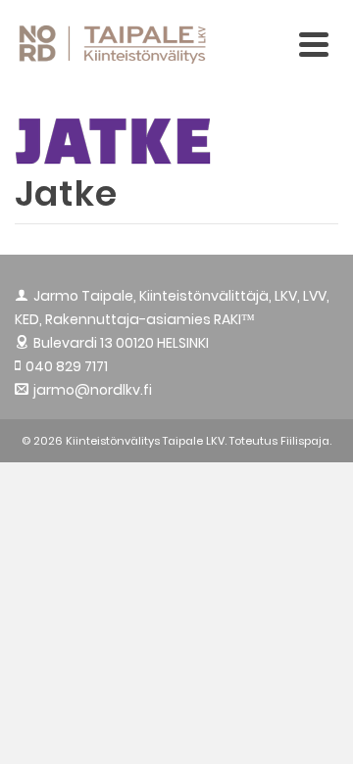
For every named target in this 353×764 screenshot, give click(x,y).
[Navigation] (313, 44)
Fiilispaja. (305, 441)
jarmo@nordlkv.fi (92, 390)
